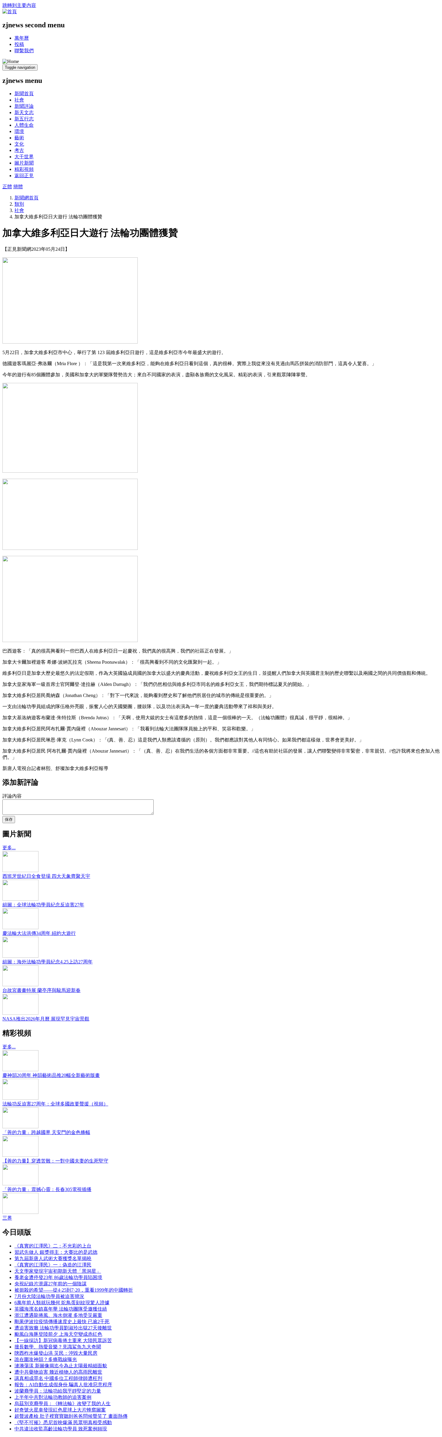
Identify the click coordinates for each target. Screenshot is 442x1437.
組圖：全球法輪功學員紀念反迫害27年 (43, 904)
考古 (19, 150)
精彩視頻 (24, 169)
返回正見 (24, 175)
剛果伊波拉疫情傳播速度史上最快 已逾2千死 (61, 1321)
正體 (7, 186)
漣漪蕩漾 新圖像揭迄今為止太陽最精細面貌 (60, 1365)
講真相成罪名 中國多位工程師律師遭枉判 (58, 1378)
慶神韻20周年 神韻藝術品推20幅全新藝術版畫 (51, 1075)
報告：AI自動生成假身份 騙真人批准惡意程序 (63, 1384)
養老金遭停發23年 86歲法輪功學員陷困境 (58, 1277)
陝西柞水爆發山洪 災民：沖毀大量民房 (55, 1353)
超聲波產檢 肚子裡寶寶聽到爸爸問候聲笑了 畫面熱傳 (70, 1416)
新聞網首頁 (26, 197)
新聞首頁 (24, 93)
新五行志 (24, 118)
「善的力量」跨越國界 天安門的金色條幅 (46, 1132)
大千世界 (24, 156)
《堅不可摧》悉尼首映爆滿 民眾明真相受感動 (63, 1422)
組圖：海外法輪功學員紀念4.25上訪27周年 (47, 961)
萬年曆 (21, 38)
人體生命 (24, 125)
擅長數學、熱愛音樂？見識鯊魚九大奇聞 (57, 1346)
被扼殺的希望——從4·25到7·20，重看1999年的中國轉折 (73, 1290)
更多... (9, 847)
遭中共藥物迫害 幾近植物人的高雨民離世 (58, 1372)
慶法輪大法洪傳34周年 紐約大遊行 (39, 933)
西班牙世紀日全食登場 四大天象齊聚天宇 (46, 876)
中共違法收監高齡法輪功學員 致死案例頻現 (60, 1428)
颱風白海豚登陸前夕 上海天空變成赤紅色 (58, 1334)
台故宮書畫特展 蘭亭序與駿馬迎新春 (41, 990)
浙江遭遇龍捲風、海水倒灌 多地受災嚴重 (58, 1315)
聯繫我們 (24, 50)
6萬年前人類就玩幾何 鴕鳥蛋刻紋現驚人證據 (61, 1302)
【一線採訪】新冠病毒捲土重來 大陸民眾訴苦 (63, 1340)
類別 (19, 204)
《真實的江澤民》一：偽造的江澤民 (52, 1264)
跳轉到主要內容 (19, 5)
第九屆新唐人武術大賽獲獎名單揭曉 (52, 1258)
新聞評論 (24, 106)
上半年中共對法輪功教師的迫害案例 (52, 1397)
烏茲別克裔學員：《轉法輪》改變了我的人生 (62, 1403)
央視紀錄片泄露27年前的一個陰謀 (50, 1283)
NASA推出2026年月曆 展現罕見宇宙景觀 (45, 1018)
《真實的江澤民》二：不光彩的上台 (52, 1245)
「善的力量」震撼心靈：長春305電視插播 (46, 1189)
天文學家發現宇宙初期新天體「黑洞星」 (57, 1271)
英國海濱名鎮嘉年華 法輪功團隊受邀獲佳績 (60, 1308)
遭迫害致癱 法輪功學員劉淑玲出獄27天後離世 (63, 1327)
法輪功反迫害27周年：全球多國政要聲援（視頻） (55, 1103)
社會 (19, 99)
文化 (19, 144)
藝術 (19, 137)
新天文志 (24, 112)
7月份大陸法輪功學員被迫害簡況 (49, 1296)
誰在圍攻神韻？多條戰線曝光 (45, 1359)
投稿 (19, 44)
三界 (7, 1217)
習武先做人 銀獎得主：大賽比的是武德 (55, 1252)
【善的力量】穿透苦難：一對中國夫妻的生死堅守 (55, 1160)
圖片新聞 (24, 162)
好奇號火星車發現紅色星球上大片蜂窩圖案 (60, 1409)
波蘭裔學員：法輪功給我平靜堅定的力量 (57, 1390)
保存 (9, 819)
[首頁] (9, 11)
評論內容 (12, 796)
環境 (19, 131)
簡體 (18, 186)
